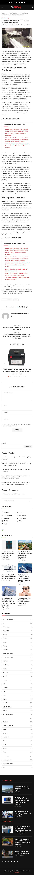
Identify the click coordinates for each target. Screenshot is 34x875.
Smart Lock (17, 737)
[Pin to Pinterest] (24, 307)
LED (17, 684)
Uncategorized (17, 760)
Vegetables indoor (17, 763)
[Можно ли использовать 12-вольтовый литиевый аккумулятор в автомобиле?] (17, 357)
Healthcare (17, 665)
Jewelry (17, 676)
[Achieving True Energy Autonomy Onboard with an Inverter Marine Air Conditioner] (25, 568)
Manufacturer (17, 703)
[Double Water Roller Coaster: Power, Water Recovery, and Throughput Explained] (25, 545)
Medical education (17, 714)
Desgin (17, 642)
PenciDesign (17, 872)
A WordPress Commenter (9, 494)
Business (17, 638)
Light (17, 695)
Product (17, 722)
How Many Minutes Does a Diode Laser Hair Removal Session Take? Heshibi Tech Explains (17, 145)
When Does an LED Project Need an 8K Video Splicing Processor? (8, 554)
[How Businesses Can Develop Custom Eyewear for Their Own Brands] (25, 591)
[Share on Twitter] (22, 307)
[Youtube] (19, 2)
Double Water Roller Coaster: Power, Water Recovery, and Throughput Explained (25, 555)
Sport (17, 741)
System (17, 748)
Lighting (17, 699)
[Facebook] (9, 2)
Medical (17, 710)
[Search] (32, 7)
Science (17, 729)
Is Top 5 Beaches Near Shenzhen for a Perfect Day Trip (22, 788)
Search (4, 443)
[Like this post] (19, 307)
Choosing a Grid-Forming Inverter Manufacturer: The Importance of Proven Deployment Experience (9, 602)
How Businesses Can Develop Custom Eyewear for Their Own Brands (24, 600)
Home (3, 13)
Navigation (22, 494)
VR (17, 767)
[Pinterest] (16, 2)
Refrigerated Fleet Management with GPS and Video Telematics (9, 576)
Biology (17, 634)
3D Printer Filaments (17, 619)
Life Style (17, 687)
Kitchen (17, 680)
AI (17, 623)
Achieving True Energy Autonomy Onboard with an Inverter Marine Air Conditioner (24, 578)
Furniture (17, 661)
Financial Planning (17, 653)
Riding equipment (17, 725)
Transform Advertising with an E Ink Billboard (22, 852)
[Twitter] (11, 2)
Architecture (17, 627)
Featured (17, 649)
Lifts (17, 691)
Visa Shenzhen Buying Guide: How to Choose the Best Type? (23, 813)
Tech (17, 752)
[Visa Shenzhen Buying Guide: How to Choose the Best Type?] (7, 814)
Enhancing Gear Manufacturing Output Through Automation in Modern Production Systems (22, 800)
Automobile (17, 630)
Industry (17, 672)
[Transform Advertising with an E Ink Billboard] (7, 854)
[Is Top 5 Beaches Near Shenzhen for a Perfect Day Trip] (7, 789)
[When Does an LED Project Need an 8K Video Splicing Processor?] (9, 545)
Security (17, 733)
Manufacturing (13, 13)
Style (17, 744)
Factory (17, 646)
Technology (17, 756)
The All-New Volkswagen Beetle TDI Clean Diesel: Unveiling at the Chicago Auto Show (22, 841)
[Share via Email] (26, 307)
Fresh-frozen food (17, 657)
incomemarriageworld (13, 25)
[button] (4, 363)
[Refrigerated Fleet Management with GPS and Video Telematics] (9, 568)
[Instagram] (14, 2)
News (17, 718)
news (16, 300)
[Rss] (24, 2)
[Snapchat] (17, 862)
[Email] (22, 2)
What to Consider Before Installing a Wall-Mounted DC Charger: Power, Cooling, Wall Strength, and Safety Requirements (16, 139)
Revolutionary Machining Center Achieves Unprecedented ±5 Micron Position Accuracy (23, 829)
